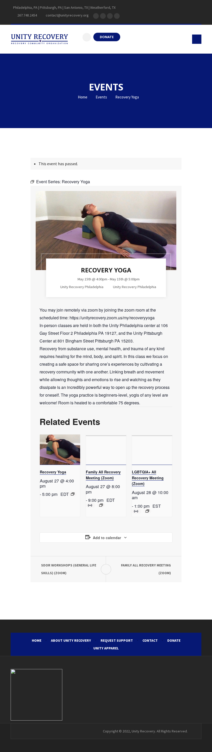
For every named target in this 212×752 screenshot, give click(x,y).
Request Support (117, 640)
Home (82, 97)
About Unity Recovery (71, 640)
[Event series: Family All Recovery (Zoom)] (101, 505)
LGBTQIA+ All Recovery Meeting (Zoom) (148, 477)
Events (101, 97)
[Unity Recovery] (39, 39)
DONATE (107, 37)
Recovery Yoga (53, 471)
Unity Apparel (106, 648)
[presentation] (60, 450)
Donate (173, 640)
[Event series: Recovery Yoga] (72, 494)
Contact (150, 640)
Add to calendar (107, 537)
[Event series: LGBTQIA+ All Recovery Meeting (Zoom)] (147, 511)
